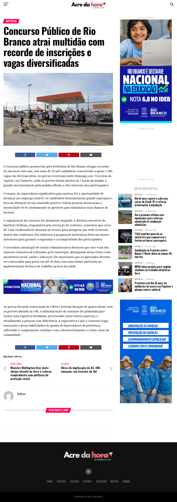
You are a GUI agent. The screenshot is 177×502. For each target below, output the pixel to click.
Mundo (126, 481)
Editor (21, 394)
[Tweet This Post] (47, 155)
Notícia (114, 481)
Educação (101, 481)
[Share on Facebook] (25, 155)
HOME (50, 481)
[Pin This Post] (69, 155)
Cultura (74, 481)
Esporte (87, 481)
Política (61, 481)
